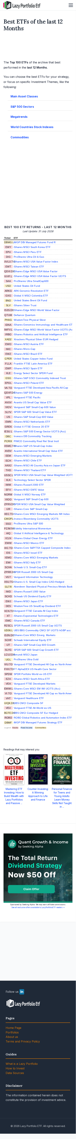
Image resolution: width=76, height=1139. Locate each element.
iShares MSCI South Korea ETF (32, 247)
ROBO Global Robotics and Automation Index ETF (43, 717)
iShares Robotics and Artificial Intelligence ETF (41, 334)
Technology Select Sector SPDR (32, 480)
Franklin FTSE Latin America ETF (33, 363)
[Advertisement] (38, 46)
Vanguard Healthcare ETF (29, 698)
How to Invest (15, 1068)
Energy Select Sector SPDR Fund (33, 373)
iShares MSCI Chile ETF (28, 460)
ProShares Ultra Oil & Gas (29, 256)
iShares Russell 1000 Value (29, 591)
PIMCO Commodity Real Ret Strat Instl (36, 441)
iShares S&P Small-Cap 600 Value (33, 417)
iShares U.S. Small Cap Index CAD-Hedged (39, 581)
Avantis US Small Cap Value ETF (33, 402)
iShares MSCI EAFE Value (29, 489)
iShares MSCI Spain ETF (28, 368)
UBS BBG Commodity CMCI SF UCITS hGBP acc (42, 630)
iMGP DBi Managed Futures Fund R (35, 242)
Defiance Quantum (24, 315)
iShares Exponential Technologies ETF (36, 615)
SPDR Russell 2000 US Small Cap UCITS (38, 625)
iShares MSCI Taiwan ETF (29, 266)
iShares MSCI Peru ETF (28, 252)
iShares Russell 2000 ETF (29, 484)
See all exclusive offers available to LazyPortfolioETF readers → (38, 907)
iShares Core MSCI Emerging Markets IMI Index (42, 514)
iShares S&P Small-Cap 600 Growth (34, 644)
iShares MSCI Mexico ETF (29, 543)
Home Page (13, 1028)
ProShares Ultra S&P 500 (28, 523)
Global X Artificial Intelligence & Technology (39, 533)
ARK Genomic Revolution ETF (31, 290)
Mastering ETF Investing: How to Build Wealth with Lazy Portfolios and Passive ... (14, 796)
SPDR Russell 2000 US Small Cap (33, 572)
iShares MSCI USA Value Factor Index (36, 261)
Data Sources (15, 1073)
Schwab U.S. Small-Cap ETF (30, 567)
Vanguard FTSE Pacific (27, 397)
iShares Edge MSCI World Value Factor (36, 310)
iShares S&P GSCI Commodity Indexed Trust (40, 378)
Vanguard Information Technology (33, 577)
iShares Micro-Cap (24, 348)
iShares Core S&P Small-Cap (30, 509)
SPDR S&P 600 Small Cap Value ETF (35, 412)
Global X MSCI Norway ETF (30, 494)
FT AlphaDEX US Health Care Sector (35, 669)
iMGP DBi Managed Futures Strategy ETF (38, 722)
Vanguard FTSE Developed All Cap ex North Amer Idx (45, 664)
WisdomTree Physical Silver (30, 319)
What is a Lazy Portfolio (22, 1063)
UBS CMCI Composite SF (28, 703)
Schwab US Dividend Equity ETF (32, 596)
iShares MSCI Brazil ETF (28, 353)
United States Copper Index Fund (33, 358)
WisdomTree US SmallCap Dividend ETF (37, 606)
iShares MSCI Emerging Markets (33, 455)
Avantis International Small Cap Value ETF (38, 451)
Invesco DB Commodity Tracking (32, 436)
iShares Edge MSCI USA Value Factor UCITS (40, 276)
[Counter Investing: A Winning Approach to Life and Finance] (38, 769)
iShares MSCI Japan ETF (28, 601)
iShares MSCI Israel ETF (28, 552)
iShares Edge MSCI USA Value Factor (36, 271)
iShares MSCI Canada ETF (29, 620)
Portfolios (12, 1032)
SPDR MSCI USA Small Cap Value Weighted (39, 504)
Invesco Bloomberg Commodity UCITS (36, 518)
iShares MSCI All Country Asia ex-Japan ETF (40, 465)
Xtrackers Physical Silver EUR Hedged (36, 339)
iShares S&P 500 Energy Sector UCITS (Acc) (40, 431)
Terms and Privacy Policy (23, 1041)
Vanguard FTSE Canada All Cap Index (36, 610)
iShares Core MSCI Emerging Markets (36, 557)
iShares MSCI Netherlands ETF (32, 421)
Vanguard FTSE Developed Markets (35, 683)
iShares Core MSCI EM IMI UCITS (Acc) (37, 688)
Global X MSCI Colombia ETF (31, 295)
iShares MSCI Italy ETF (27, 562)
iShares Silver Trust (25, 305)
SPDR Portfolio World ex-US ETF (33, 674)
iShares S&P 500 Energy (28, 392)
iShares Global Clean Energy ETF (33, 538)
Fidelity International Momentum (32, 528)
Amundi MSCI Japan (26, 654)
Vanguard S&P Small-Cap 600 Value (35, 407)
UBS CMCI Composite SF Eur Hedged (36, 712)
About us (12, 1037)
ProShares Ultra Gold (26, 659)
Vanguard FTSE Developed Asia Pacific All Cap (41, 387)
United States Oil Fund (27, 285)
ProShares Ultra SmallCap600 (31, 281)
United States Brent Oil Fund (30, 300)
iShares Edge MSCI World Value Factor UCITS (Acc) (44, 329)
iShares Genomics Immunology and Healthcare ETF (44, 324)
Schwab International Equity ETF (33, 640)
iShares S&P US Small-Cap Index (33, 446)
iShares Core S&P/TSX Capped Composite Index (42, 547)
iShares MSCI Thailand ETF (30, 470)
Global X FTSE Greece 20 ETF (32, 426)
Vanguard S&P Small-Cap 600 (31, 499)
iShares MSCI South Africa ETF (32, 678)
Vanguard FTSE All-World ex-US (32, 707)
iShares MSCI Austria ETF (29, 344)
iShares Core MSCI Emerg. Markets (34, 635)
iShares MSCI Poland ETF (29, 382)
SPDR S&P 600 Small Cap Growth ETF (36, 649)
